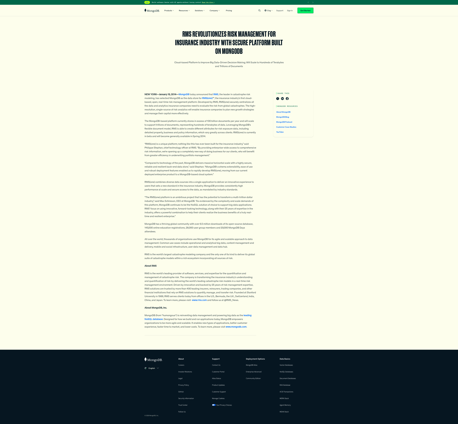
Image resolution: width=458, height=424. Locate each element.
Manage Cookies (218, 398)
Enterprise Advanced (253, 371)
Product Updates (218, 385)
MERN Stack (284, 398)
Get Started (305, 10)
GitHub (181, 391)
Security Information (186, 398)
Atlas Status (216, 378)
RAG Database (285, 385)
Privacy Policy (183, 385)
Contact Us (216, 365)
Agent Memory (285, 405)
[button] (269, 10)
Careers (181, 365)
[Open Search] (259, 10)
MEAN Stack (284, 411)
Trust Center (182, 405)
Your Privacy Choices (224, 405)
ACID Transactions (286, 391)
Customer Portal (218, 371)
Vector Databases (286, 365)
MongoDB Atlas (251, 365)
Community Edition (253, 378)
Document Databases (288, 378)
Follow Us (182, 411)
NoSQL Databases (286, 371)
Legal (180, 378)
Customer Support (219, 391)
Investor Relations (185, 371)
